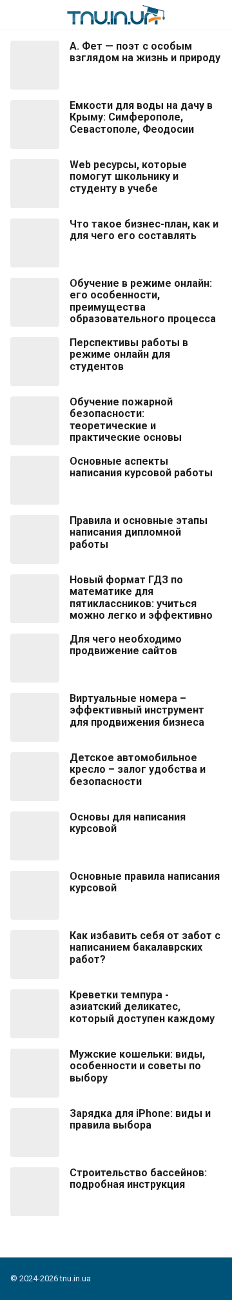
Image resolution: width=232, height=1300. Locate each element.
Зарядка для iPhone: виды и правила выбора (140, 1119)
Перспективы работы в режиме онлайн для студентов (129, 355)
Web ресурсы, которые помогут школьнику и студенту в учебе (128, 177)
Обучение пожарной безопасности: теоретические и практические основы (126, 419)
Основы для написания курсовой (128, 823)
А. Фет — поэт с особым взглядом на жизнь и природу (145, 52)
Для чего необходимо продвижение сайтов (126, 645)
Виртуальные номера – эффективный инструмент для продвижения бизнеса (137, 710)
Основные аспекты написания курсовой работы (141, 467)
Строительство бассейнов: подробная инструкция (138, 1178)
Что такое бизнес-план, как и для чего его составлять (144, 230)
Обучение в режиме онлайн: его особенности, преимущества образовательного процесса (143, 301)
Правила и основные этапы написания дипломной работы (139, 532)
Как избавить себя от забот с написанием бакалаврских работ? (145, 947)
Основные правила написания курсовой (145, 882)
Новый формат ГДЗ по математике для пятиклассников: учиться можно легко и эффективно (141, 597)
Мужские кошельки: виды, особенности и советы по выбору (137, 1066)
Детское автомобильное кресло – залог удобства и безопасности (138, 770)
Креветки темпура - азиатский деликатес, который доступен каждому (142, 1007)
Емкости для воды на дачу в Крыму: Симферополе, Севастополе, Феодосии (141, 117)
